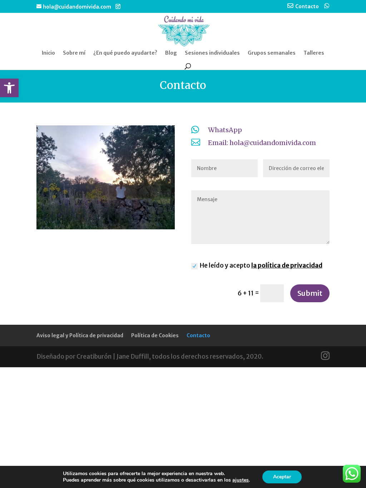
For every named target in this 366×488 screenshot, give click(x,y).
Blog (171, 53)
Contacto (198, 335)
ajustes (240, 480)
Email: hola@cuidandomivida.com (262, 143)
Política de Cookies (155, 335)
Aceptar (282, 476)
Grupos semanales (272, 53)
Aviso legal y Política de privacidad (79, 335)
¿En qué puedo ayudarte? (125, 53)
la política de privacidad (286, 265)
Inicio (48, 53)
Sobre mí (74, 53)
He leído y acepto (261, 265)
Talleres (313, 53)
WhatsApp (225, 130)
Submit (309, 293)
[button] (9, 88)
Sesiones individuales (212, 53)
